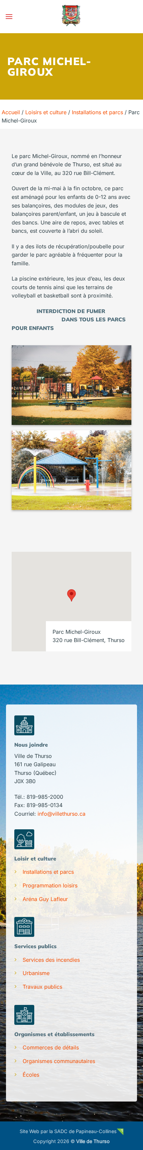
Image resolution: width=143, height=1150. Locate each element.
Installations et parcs (97, 112)
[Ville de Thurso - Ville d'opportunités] (71, 16)
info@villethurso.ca (61, 813)
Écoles (31, 1074)
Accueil (11, 112)
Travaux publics (42, 986)
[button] (9, 16)
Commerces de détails (51, 1047)
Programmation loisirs (50, 885)
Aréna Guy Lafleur (45, 899)
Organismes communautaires (59, 1061)
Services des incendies (51, 959)
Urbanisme (36, 973)
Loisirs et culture (46, 112)
